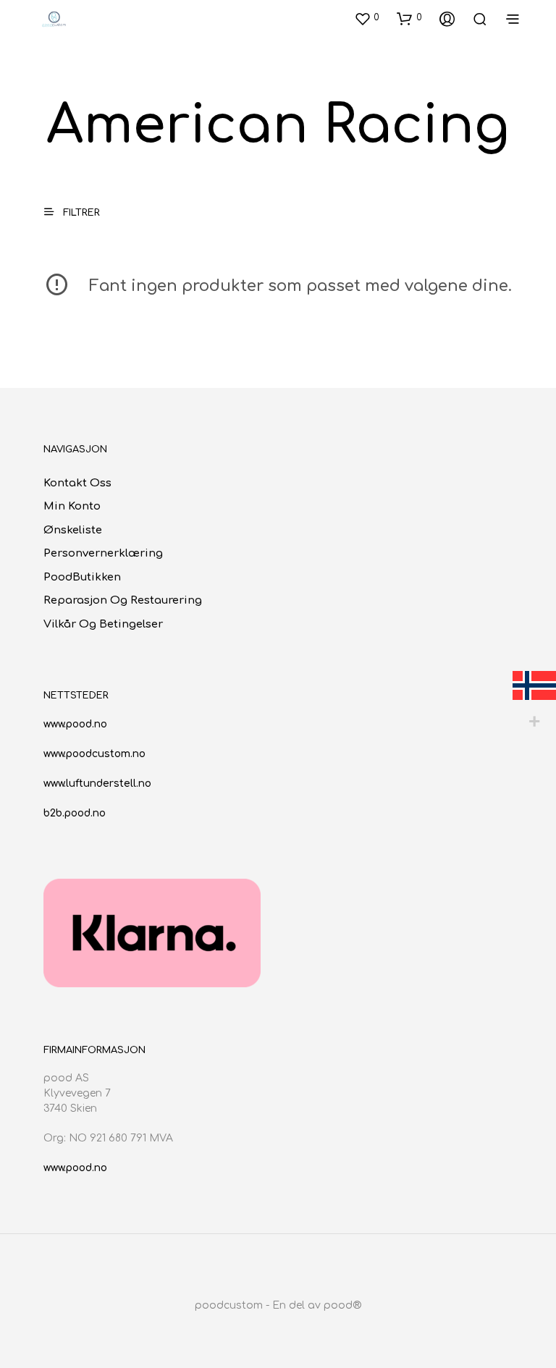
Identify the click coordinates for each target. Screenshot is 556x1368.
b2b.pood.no (74, 813)
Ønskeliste (72, 530)
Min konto (72, 506)
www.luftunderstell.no (97, 783)
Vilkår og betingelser (103, 624)
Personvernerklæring (103, 553)
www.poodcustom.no (94, 753)
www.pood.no (75, 724)
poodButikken (82, 577)
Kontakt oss (77, 483)
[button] (366, 18)
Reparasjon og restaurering (122, 600)
